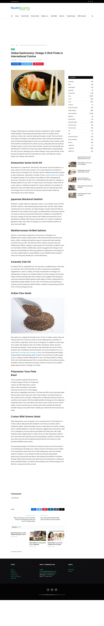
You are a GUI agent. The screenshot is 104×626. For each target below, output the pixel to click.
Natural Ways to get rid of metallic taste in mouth (55, 543)
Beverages (71, 81)
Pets (69, 133)
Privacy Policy (14, 574)
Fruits (69, 101)
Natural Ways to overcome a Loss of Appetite (37, 543)
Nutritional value (72, 125)
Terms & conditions (16, 576)
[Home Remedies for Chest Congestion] (72, 195)
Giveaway (70, 104)
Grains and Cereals (72, 107)
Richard (14, 60)
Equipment (71, 90)
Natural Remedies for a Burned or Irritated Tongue (84, 179)
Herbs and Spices (72, 113)
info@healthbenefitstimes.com (48, 571)
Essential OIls (71, 93)
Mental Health (35, 16)
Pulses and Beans (72, 139)
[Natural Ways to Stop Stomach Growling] (72, 187)
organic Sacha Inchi (52, 175)
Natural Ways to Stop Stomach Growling (85, 186)
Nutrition (61, 16)
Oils (69, 130)
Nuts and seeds (72, 128)
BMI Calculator (82, 16)
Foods (69, 99)
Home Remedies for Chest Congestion (84, 194)
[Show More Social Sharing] (45, 63)
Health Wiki (54, 16)
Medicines (70, 116)
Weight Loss (44, 16)
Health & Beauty (72, 110)
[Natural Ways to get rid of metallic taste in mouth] (56, 536)
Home (17, 16)
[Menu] (12, 16)
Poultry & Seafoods (73, 136)
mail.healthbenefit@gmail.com (48, 573)
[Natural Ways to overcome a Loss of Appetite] (37, 536)
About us (13, 571)
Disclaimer (13, 578)
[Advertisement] (52, 31)
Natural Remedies (72, 122)
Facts (13, 49)
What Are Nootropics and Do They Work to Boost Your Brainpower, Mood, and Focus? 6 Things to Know (24, 519)
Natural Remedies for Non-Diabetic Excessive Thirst (18, 533)
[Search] (92, 16)
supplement (71, 145)
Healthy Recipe (71, 16)
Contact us (14, 573)
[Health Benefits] (20, 8)
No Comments (32, 60)
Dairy (69, 84)
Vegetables (71, 148)
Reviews (70, 142)
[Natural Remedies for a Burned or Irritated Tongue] (72, 179)
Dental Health (25, 16)
